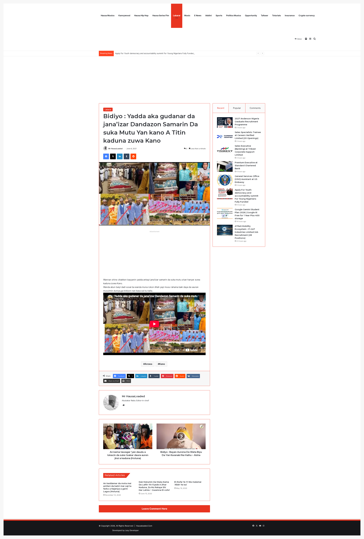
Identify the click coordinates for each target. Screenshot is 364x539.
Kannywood (124, 15)
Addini (208, 15)
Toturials (276, 15)
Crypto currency (307, 15)
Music (187, 15)
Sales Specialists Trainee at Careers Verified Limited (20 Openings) (248, 135)
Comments (255, 108)
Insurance (290, 15)
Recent (220, 108)
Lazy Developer (132, 530)
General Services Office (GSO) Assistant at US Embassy (247, 179)
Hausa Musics (107, 15)
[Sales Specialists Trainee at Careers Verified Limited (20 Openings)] (225, 136)
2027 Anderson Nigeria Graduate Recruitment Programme (247, 121)
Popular (237, 108)
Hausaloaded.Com (144, 526)
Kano (162, 364)
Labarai (176, 15)
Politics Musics (233, 15)
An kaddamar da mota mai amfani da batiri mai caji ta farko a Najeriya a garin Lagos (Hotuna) (117, 487)
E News (197, 15)
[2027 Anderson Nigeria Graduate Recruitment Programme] (225, 122)
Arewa (148, 364)
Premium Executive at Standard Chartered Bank (246, 165)
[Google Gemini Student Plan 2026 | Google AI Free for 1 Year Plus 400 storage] (225, 213)
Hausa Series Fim (160, 15)
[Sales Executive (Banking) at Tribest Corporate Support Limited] (225, 149)
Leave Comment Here (154, 508)
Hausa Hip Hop (141, 15)
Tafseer (264, 15)
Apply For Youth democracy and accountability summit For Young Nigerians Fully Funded (154, 53)
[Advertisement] (182, 78)
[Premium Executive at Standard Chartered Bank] (225, 166)
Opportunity (251, 15)
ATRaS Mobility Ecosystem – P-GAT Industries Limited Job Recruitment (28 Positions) (246, 232)
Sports (219, 15)
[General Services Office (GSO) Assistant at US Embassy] (225, 180)
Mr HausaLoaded (115, 148)
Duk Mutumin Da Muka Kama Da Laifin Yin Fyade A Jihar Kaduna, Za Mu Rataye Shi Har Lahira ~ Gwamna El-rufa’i (154, 486)
